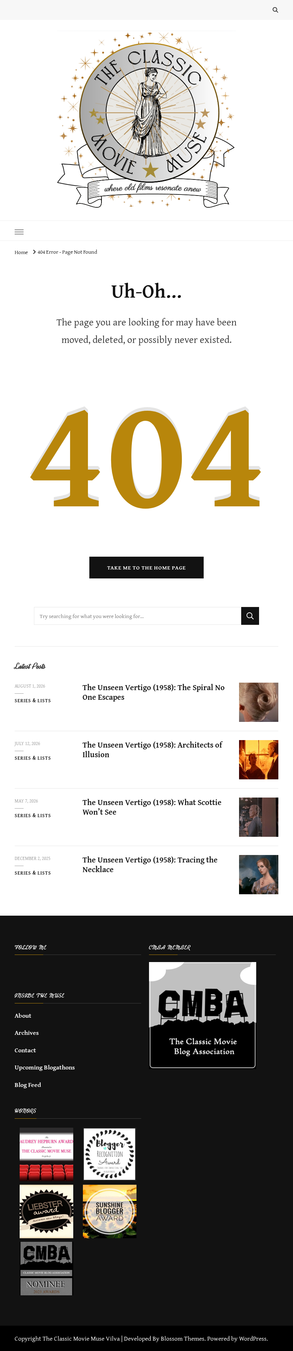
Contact (25, 1050)
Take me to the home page (146, 567)
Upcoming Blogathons (45, 1067)
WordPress (253, 1338)
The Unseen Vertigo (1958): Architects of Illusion (152, 749)
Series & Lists (33, 700)
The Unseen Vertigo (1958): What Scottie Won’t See (152, 807)
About (23, 1015)
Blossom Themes (182, 1338)
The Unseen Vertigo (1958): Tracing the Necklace (150, 864)
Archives (27, 1032)
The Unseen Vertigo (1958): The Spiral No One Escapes (154, 692)
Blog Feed (28, 1084)
